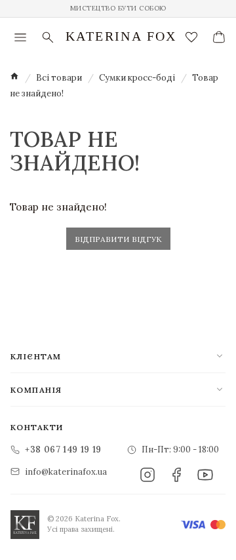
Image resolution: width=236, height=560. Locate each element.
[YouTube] (205, 474)
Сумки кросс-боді (137, 77)
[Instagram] (147, 474)
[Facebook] (176, 474)
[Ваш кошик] (219, 37)
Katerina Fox (121, 36)
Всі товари (59, 77)
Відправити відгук (118, 239)
